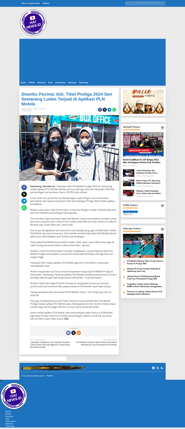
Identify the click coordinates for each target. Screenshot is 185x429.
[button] (163, 3)
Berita (23, 110)
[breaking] (33, 22)
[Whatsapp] (114, 110)
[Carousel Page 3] (130, 212)
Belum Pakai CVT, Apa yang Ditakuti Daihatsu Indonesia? (148, 182)
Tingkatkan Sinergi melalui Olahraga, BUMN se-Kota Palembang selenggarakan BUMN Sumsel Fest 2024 (144, 285)
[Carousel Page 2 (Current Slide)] (127, 212)
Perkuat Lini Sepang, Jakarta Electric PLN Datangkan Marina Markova (144, 293)
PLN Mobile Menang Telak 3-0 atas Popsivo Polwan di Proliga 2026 (145, 262)
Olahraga (29, 110)
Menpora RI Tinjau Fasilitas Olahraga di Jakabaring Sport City (143, 270)
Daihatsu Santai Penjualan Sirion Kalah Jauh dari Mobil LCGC (148, 192)
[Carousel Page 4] (133, 212)
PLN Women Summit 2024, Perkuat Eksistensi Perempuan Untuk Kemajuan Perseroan (96, 342)
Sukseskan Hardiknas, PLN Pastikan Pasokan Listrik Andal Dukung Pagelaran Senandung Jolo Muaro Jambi (50, 344)
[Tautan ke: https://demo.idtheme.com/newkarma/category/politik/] (162, 205)
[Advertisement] (92, 59)
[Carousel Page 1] (124, 212)
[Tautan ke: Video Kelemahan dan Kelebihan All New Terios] (128, 173)
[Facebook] (68, 333)
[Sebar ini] (100, 110)
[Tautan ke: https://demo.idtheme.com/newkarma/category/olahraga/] (162, 229)
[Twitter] (73, 333)
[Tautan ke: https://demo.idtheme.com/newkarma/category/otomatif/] (162, 127)
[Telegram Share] (109, 110)
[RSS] (79, 333)
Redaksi (50, 376)
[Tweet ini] (105, 110)
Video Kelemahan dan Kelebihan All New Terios (146, 171)
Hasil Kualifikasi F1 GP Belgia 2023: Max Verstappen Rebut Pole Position (141, 161)
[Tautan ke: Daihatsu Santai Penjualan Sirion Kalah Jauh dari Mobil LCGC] (128, 193)
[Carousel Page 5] (136, 212)
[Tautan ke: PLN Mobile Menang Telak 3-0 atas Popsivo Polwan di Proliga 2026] (143, 246)
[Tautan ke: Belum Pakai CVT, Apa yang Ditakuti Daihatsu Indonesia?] (128, 182)
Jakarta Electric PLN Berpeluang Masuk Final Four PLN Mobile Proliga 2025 (143, 277)
